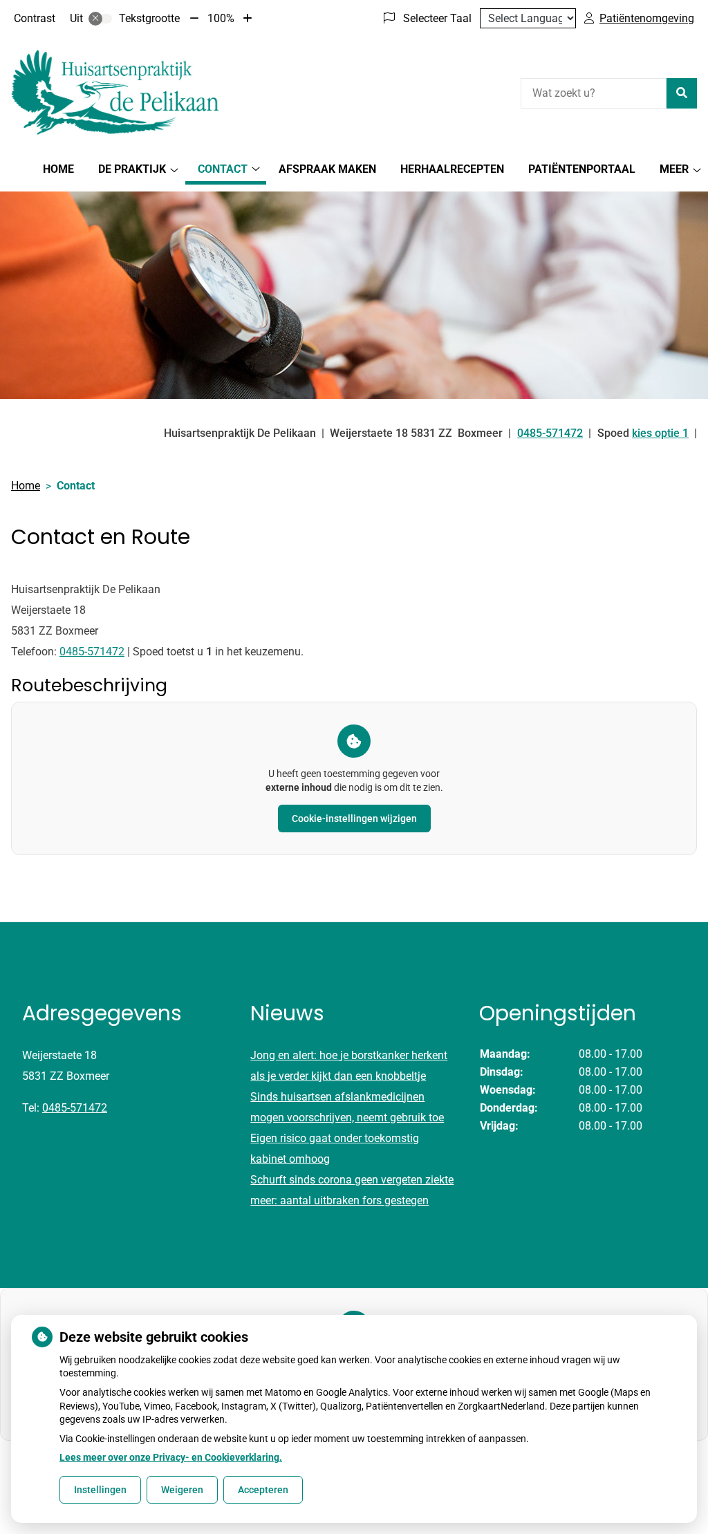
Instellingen (100, 1489)
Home (58, 169)
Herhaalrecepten (452, 169)
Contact (223, 169)
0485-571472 (91, 651)
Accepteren (263, 1489)
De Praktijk (132, 169)
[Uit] (100, 19)
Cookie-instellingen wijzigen (354, 818)
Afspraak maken (327, 169)
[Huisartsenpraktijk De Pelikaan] (114, 91)
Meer (674, 169)
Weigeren (182, 1489)
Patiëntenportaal (581, 169)
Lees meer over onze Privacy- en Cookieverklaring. (170, 1457)
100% (220, 18)
